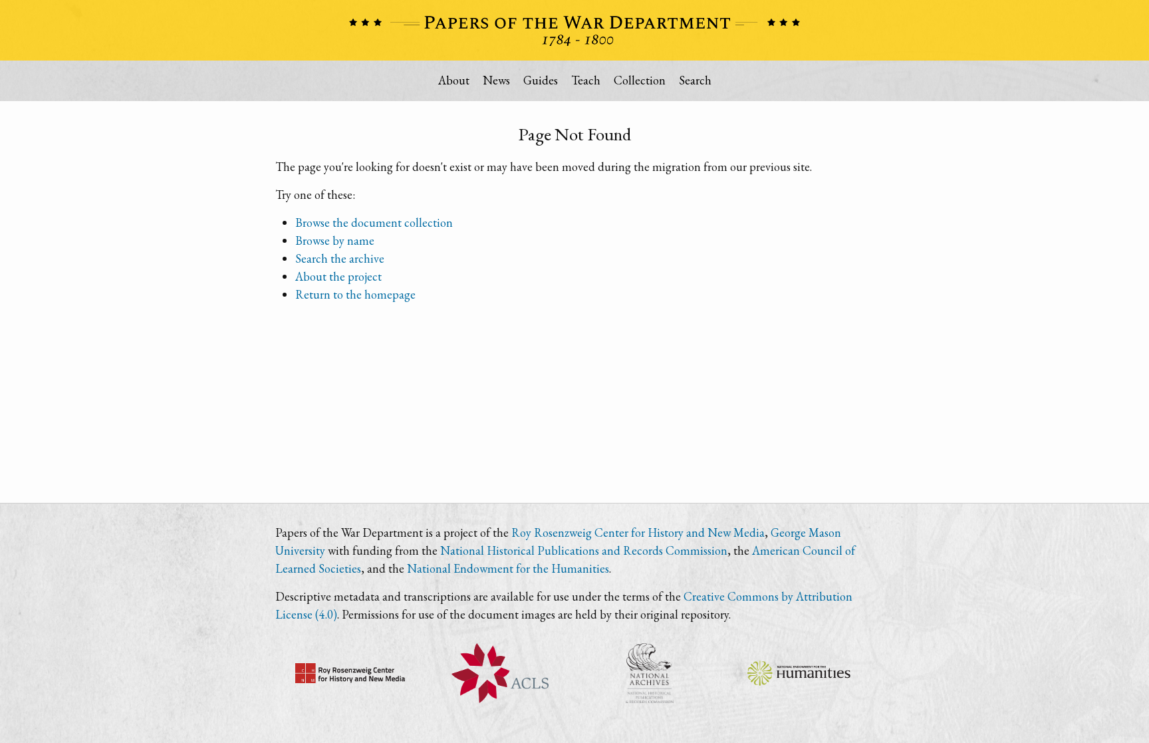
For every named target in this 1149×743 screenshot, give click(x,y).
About (453, 80)
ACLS (500, 673)
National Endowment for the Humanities (508, 568)
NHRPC (649, 673)
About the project (338, 276)
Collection (640, 80)
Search (695, 80)
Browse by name (334, 240)
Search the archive (339, 258)
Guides (540, 80)
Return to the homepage (355, 294)
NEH (799, 673)
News (496, 80)
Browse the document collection (374, 222)
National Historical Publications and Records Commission (583, 550)
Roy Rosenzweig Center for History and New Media (638, 532)
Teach (585, 80)
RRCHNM (350, 673)
